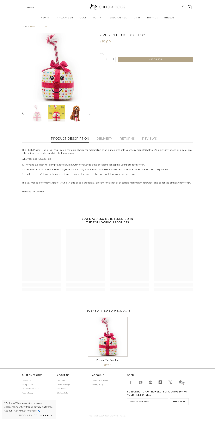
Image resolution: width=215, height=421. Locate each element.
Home (24, 26)
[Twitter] (170, 382)
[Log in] (183, 7)
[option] (56, 67)
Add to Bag (155, 59)
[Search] (36, 7)
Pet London (38, 191)
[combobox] (34, 7)
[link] (41, 285)
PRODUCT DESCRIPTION (70, 138)
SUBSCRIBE (179, 401)
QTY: (102, 54)
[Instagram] (141, 382)
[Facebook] (131, 382)
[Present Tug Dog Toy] (107, 336)
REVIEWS (149, 138)
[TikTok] (160, 382)
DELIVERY (104, 138)
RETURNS (127, 138)
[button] (23, 113)
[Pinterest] (150, 382)
